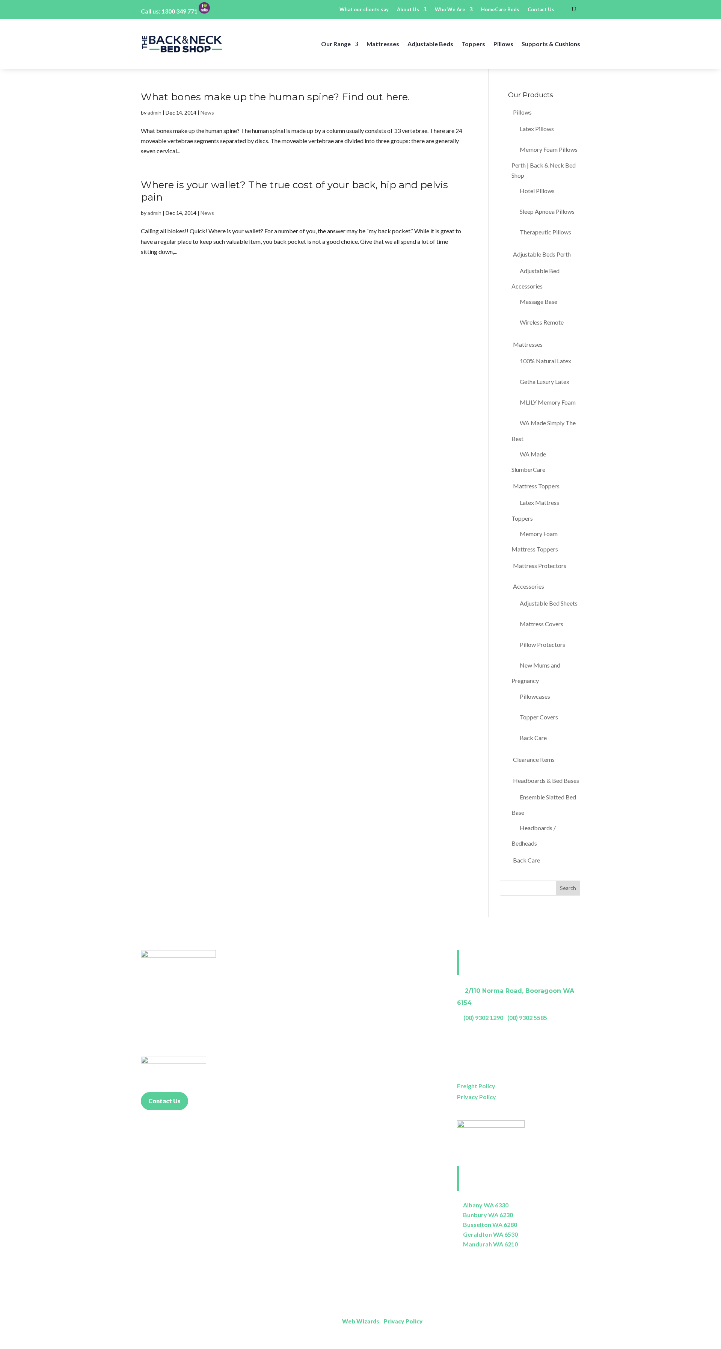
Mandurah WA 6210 (490, 1244)
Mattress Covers (541, 623)
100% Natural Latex (545, 360)
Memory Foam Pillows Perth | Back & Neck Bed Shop (544, 162)
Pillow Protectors (542, 644)
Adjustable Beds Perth (542, 254)
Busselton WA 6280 (490, 1224)
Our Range (336, 43)
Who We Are (450, 9)
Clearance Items (534, 759)
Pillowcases (535, 696)
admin (154, 112)
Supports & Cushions (551, 43)
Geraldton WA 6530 (490, 1234)
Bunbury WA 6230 (488, 1214)
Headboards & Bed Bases (546, 780)
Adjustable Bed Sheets (549, 603)
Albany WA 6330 (485, 1205)
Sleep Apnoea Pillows (547, 211)
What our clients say (364, 9)
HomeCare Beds (500, 9)
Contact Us (541, 9)
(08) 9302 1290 (483, 1017)
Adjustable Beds (430, 43)
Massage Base (538, 301)
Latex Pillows (537, 128)
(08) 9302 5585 (527, 1017)
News (207, 112)
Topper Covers (539, 717)
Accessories (528, 586)
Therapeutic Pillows (545, 232)
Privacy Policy (476, 1096)
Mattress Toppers (536, 485)
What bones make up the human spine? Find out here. (275, 97)
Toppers (473, 43)
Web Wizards (360, 1321)
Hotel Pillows (537, 190)
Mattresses (383, 43)
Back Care (533, 737)
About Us (408, 9)
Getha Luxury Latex (544, 381)
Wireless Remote (542, 322)
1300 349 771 (179, 11)
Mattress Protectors (539, 565)
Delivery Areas (561, 1321)
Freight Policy (476, 1085)
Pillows (503, 43)
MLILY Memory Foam (548, 402)
